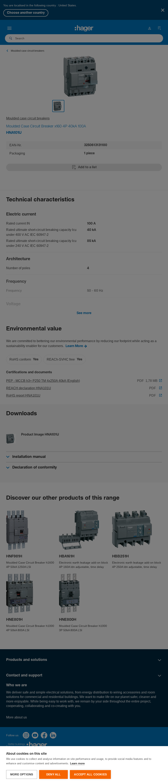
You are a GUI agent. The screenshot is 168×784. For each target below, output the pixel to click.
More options (21, 774)
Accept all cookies (90, 774)
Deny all (53, 774)
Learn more (77, 763)
